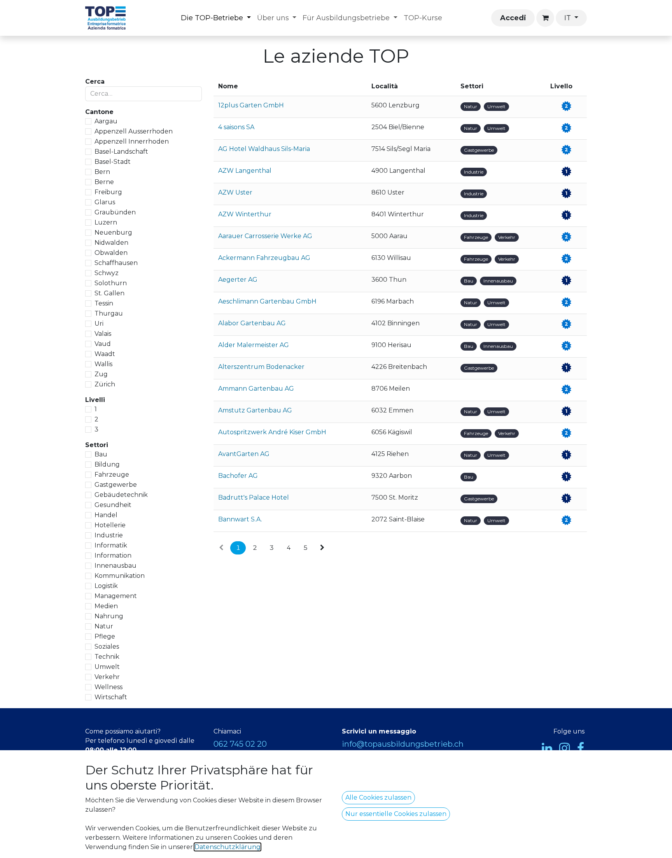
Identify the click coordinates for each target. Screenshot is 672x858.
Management (115, 596)
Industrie (108, 535)
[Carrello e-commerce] (545, 18)
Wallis (103, 364)
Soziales (106, 646)
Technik (106, 656)
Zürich (104, 384)
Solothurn (110, 283)
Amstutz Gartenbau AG (255, 410)
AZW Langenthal (244, 170)
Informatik (110, 545)
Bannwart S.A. (240, 519)
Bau (100, 454)
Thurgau (108, 313)
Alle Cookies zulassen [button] (378, 797)
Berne (104, 182)
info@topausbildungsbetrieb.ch (403, 744)
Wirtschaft (110, 697)
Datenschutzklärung (227, 847)
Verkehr (107, 677)
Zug (101, 374)
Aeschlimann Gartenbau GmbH (267, 301)
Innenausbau (115, 565)
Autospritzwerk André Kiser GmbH (272, 432)
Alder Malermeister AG (253, 345)
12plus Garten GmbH (251, 105)
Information (112, 555)
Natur (103, 626)
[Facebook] (581, 748)
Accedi (513, 18)
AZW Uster (235, 192)
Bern (102, 171)
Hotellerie (110, 525)
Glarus (104, 202)
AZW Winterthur (244, 214)
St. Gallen (109, 293)
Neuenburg (113, 232)
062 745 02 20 (240, 744)
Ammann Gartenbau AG (256, 388)
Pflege (104, 636)
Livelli (95, 400)
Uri (98, 323)
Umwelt (107, 666)
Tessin (103, 303)
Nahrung (108, 616)
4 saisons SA (236, 127)
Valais (102, 333)
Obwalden (111, 252)
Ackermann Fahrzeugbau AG (264, 257)
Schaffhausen (116, 263)
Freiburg (108, 192)
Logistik (106, 586)
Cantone (99, 112)
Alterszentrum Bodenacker (261, 366)
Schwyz (106, 273)
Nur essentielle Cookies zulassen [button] (395, 814)
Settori (96, 445)
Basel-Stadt (112, 161)
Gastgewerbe (115, 484)
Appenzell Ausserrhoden (133, 131)
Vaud (102, 343)
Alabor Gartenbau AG (252, 323)
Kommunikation (119, 575)
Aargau (105, 121)
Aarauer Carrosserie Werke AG (265, 236)
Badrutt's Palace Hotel (253, 497)
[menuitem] (216, 18)
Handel (105, 515)
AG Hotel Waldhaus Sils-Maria (264, 149)
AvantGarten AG (244, 454)
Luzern (105, 222)
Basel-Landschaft (121, 151)
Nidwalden (111, 242)
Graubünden (115, 212)
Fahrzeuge (111, 474)
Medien (106, 606)
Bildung (107, 464)
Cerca (95, 81)
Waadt (104, 354)
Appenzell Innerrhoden (131, 141)
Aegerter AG (237, 279)
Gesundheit (112, 505)
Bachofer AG (238, 475)
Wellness (108, 687)
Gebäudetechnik (121, 494)
